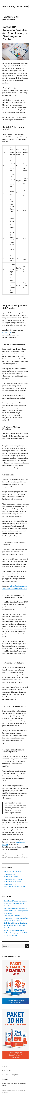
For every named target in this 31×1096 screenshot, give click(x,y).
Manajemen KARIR (10, 874)
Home (4, 1066)
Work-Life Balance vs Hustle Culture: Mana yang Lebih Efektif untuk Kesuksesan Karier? (15, 932)
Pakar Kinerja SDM (12, 6)
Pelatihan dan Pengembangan (14, 886)
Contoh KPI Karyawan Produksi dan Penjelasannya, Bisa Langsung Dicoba (14, 33)
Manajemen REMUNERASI (13, 882)
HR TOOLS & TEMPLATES (13, 872)
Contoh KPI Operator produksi (19, 856)
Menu (26, 6)
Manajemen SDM (10, 884)
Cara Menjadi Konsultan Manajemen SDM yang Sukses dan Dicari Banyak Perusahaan (16, 918)
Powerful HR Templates (10, 1075)
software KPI (6, 332)
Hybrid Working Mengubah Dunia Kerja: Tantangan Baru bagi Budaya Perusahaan (16, 910)
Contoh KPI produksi (22, 857)
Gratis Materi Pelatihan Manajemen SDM (14, 1084)
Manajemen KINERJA (16, 854)
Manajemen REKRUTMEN (13, 879)
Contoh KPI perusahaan (9, 857)
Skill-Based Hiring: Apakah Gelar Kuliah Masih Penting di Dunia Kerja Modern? (15, 925)
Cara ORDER (6, 1070)
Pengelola (5, 1079)
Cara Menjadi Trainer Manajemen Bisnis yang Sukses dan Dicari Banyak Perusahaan (15, 903)
